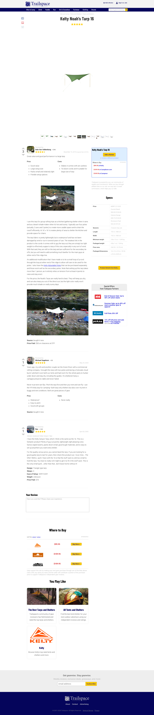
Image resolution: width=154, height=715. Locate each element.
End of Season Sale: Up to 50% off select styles (114, 297)
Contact (75, 704)
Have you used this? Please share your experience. (44, 499)
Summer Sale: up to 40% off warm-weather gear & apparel (115, 305)
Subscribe (91, 684)
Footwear (76, 9)
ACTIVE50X (115, 323)
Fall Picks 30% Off (111, 313)
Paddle (47, 9)
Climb (40, 9)
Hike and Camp (64, 14)
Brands (93, 9)
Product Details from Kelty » (109, 268)
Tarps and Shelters (88, 14)
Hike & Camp (30, 9)
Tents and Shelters (76, 14)
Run (54, 9)
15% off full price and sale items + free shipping (114, 321)
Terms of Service (88, 710)
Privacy (97, 710)
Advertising (84, 704)
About (67, 704)
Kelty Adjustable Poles (52, 265)
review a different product (110, 158)
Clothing (85, 9)
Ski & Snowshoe (64, 9)
